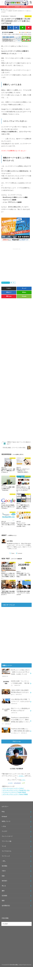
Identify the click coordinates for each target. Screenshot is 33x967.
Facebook (19, 553)
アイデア (4, 831)
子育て (4, 871)
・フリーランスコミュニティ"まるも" (12, 788)
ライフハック (6, 282)
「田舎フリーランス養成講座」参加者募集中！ (17, 6)
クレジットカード (7, 836)
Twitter (12, 553)
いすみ (4, 826)
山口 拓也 (10, 541)
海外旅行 (4, 880)
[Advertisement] (16, 263)
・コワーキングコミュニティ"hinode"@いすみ (15, 790)
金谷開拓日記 (6, 905)
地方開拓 (4, 866)
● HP (23, 783)
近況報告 (4, 895)
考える (4, 885)
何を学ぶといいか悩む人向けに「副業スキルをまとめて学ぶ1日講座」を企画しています (16, 673)
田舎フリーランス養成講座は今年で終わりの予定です (20, 710)
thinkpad (4, 816)
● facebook (17, 783)
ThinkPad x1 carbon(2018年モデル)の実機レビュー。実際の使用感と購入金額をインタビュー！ (16, 721)
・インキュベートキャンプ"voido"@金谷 (13, 792)
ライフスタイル (6, 851)
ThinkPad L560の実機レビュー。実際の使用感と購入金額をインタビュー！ (20, 731)
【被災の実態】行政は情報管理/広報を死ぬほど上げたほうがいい (20, 692)
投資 (3, 876)
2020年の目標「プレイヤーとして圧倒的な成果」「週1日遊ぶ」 (20, 683)
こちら (23, 780)
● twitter (10, 783)
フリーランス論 (6, 841)
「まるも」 (21, 776)
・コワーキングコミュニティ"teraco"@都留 (14, 794)
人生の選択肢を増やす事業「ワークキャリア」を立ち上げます (20, 701)
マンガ (4, 846)
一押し (13, 282)
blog (3, 811)
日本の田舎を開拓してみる (16, 964)
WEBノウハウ (6, 821)
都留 (3, 900)
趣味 (3, 890)
